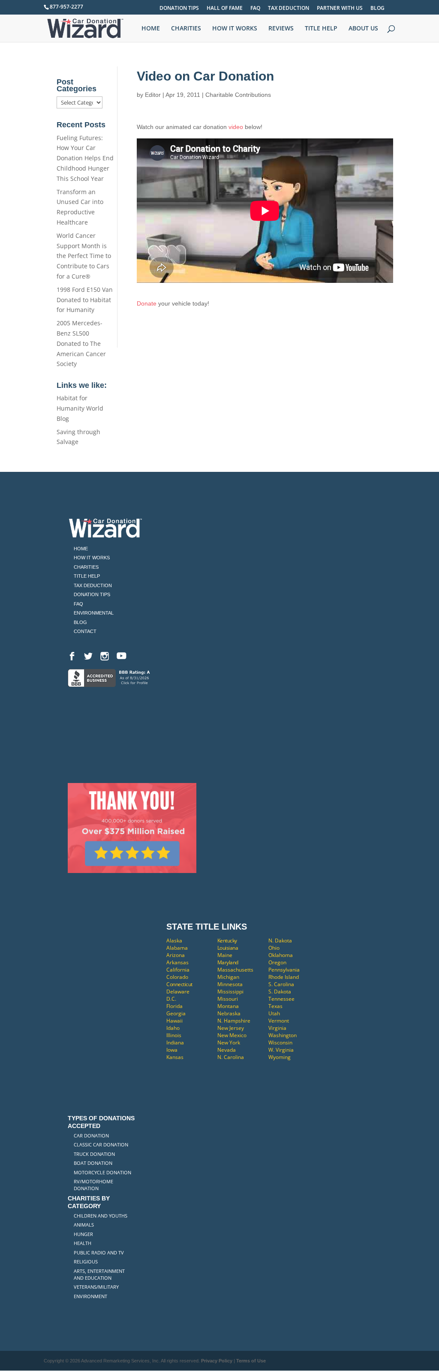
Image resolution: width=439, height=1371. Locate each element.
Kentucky (227, 940)
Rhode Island (283, 977)
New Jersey (230, 1028)
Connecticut (179, 984)
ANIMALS (84, 1224)
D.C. (171, 998)
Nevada (226, 1049)
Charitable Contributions (238, 94)
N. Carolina (230, 1057)
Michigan (228, 977)
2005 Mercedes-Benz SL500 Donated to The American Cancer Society (81, 343)
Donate (146, 303)
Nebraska (229, 1013)
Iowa (171, 1049)
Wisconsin (280, 1042)
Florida (174, 1006)
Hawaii (174, 1020)
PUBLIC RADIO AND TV (99, 1252)
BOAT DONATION (93, 1163)
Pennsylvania (284, 969)
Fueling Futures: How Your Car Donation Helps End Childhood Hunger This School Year (85, 158)
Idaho (173, 1028)
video (236, 126)
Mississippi (230, 991)
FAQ (255, 9)
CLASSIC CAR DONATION (101, 1144)
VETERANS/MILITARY (96, 1287)
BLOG (377, 9)
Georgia (176, 1013)
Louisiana (227, 947)
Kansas (174, 1057)
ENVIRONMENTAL (94, 612)
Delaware (177, 991)
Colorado (177, 977)
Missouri (227, 998)
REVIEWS (281, 28)
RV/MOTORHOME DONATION (93, 1184)
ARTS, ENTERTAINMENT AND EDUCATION (99, 1274)
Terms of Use (251, 1360)
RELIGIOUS (86, 1261)
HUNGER (83, 1234)
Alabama (177, 947)
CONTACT (85, 631)
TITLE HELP (321, 28)
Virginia (277, 1028)
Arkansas (177, 962)
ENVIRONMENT (90, 1296)
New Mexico (232, 1035)
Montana (228, 1006)
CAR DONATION (91, 1135)
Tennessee (281, 998)
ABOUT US (363, 28)
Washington (282, 1035)
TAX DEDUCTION (288, 9)
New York (228, 1042)
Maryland (227, 962)
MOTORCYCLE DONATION (102, 1172)
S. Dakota (279, 991)
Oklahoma (280, 955)
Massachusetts (235, 969)
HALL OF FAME (225, 9)
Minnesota (230, 984)
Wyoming (279, 1057)
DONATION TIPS (179, 9)
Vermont (278, 1020)
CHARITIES (186, 28)
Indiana (175, 1042)
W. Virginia (281, 1049)
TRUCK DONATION (94, 1154)
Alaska (174, 940)
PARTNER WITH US (340, 9)
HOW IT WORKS (234, 28)
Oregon (277, 962)
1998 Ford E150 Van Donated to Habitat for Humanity (85, 299)
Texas (275, 1006)
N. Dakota (280, 940)
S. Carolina (281, 984)
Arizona (175, 955)
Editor (153, 94)
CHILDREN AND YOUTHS (100, 1215)
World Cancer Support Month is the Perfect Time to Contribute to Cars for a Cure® (84, 255)
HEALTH (82, 1243)
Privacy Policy (216, 1360)
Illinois (173, 1035)
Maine (224, 955)
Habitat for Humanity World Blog (80, 408)
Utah (274, 1013)
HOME (150, 28)
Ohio (274, 947)
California (177, 969)
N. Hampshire (233, 1020)
